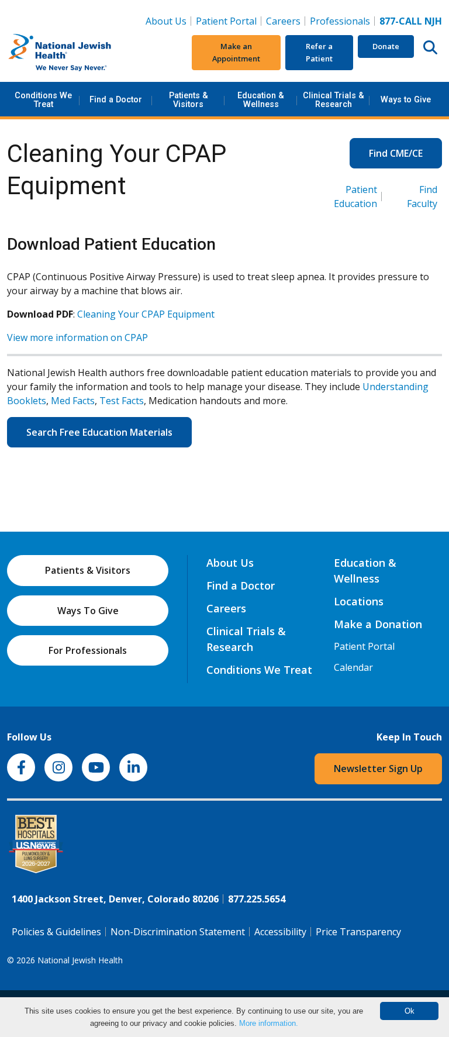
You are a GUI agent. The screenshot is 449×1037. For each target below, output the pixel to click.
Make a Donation (378, 624)
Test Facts (121, 400)
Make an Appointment (236, 52)
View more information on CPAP (77, 337)
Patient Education (355, 196)
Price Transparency (358, 931)
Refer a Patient (319, 52)
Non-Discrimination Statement (177, 931)
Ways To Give (88, 610)
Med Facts (73, 400)
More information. (268, 1023)
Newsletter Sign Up (378, 768)
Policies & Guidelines (56, 931)
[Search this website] (430, 46)
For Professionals (88, 650)
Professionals (340, 21)
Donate (385, 46)
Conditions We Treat (43, 100)
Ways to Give (406, 100)
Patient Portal (226, 21)
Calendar (353, 667)
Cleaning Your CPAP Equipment (146, 314)
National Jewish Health (80, 960)
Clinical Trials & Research (333, 100)
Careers (285, 20)
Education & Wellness (260, 100)
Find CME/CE (396, 153)
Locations (359, 601)
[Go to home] (80, 53)
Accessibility (280, 931)
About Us (166, 21)
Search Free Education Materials (99, 432)
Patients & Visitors (188, 100)
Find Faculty (422, 196)
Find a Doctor (115, 100)
